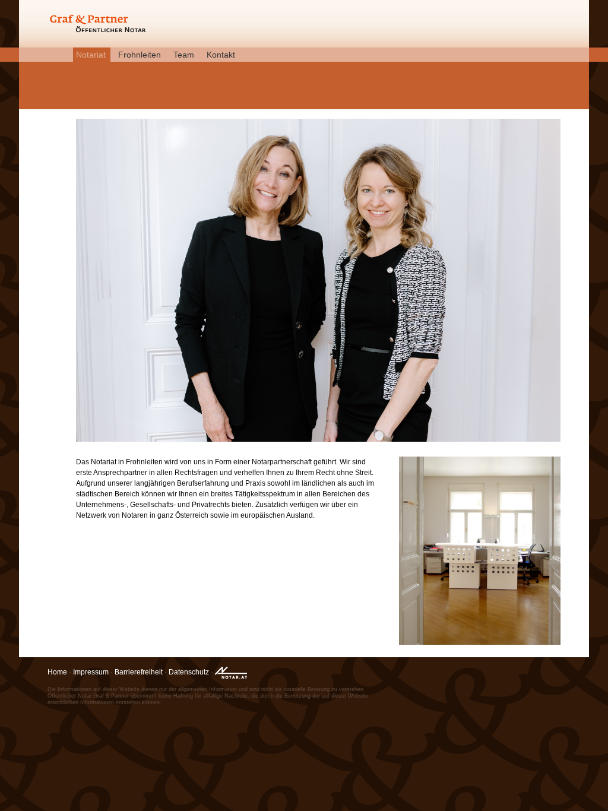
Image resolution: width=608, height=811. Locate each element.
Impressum (91, 672)
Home (57, 672)
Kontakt (221, 54)
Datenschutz (189, 672)
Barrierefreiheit (139, 672)
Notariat (91, 54)
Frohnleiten (139, 54)
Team (183, 54)
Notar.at (234, 674)
